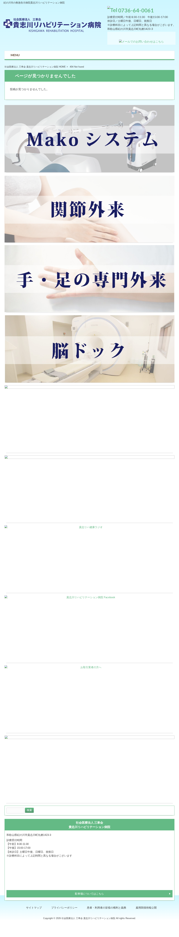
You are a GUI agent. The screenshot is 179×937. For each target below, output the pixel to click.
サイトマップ (34, 907)
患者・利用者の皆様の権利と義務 (106, 907)
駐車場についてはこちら (89, 893)
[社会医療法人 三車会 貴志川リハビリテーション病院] (52, 30)
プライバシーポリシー (64, 907)
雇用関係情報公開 (146, 907)
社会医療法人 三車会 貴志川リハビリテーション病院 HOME (35, 66)
